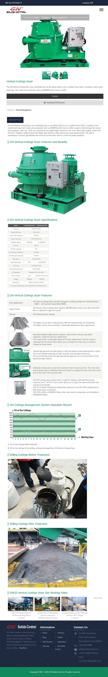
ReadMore (23, 648)
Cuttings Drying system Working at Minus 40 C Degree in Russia (74, 615)
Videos (60, 637)
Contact (55, 96)
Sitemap (46, 646)
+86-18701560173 (15, 3)
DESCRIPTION (15, 120)
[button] (101, 44)
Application (62, 642)
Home (36, 18)
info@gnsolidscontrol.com (89, 649)
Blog (44, 637)
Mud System (47, 642)
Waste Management (59, 18)
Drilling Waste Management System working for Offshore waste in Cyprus (48, 615)
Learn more (98, 598)
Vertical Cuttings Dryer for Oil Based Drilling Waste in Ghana (21, 615)
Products (45, 18)
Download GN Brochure (56, 103)
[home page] (16, 10)
